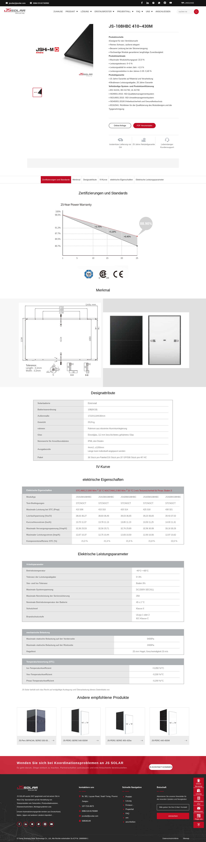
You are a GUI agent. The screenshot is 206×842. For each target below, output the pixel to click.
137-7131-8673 (88, 806)
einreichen (173, 816)
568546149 (86, 821)
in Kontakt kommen (160, 767)
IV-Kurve (103, 179)
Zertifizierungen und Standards (56, 179)
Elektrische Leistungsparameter (150, 179)
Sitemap (186, 838)
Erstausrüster (103, 11)
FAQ (138, 11)
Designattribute (90, 179)
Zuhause (58, 11)
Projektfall (124, 11)
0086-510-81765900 (41, 3)
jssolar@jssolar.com (17, 3)
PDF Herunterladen (144, 126)
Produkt (70, 11)
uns (148, 11)
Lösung (85, 11)
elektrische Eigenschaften (121, 179)
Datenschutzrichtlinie (171, 838)
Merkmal (76, 179)
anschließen (163, 11)
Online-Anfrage (120, 126)
